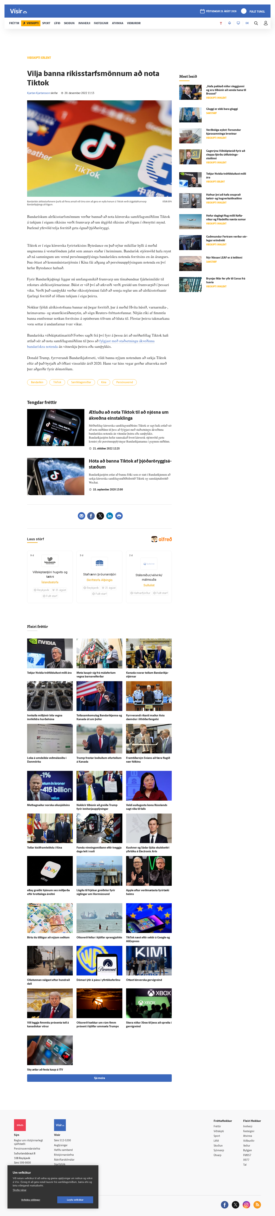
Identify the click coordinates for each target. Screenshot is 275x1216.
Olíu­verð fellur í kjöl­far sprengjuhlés (99, 937)
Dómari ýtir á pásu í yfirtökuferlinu (98, 980)
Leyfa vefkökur (75, 1200)
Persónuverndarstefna (27, 1148)
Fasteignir (248, 1131)
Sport (217, 1136)
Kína (103, 382)
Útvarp (217, 1155)
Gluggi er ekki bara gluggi (222, 109)
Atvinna (247, 1136)
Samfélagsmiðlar (81, 382)
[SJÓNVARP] (238, 23)
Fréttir (217, 1126)
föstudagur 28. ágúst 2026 (221, 11)
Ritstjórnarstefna (64, 1155)
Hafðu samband (63, 1150)
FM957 (247, 1155)
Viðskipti (219, 1131)
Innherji (247, 1126)
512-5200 (65, 1140)
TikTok (57, 382)
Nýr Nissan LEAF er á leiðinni (224, 257)
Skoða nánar (19, 1190)
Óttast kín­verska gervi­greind (144, 980)
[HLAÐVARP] (229, 23)
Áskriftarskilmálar (64, 1160)
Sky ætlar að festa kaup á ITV (45, 1069)
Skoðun (218, 1145)
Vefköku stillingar (30, 1200)
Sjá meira (99, 1078)
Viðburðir (248, 1141)
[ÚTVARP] (247, 23)
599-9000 (25, 1163)
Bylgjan (247, 1150)
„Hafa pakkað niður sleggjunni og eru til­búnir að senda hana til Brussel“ (226, 90)
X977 (246, 1160)
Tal (245, 1165)
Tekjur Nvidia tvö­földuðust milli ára (49, 673)
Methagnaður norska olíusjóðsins (48, 805)
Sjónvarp (219, 1150)
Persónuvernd (124, 382)
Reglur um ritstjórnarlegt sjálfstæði (28, 1142)
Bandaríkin (37, 382)
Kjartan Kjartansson (38, 93)
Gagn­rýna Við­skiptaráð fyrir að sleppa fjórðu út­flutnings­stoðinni (225, 155)
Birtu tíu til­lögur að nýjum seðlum (48, 937)
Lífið (216, 1141)
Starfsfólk (59, 1164)
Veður (246, 1145)
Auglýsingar (61, 1145)
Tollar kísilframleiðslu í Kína (44, 847)
